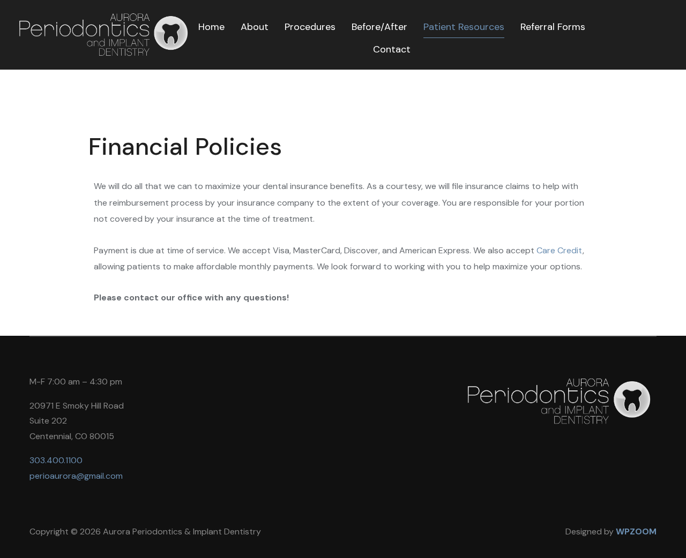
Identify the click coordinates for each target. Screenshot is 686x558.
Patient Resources (463, 26)
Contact (392, 49)
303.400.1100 (56, 460)
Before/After (379, 26)
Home (211, 26)
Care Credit (559, 250)
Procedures (310, 26)
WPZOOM (636, 531)
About (255, 26)
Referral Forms (552, 26)
